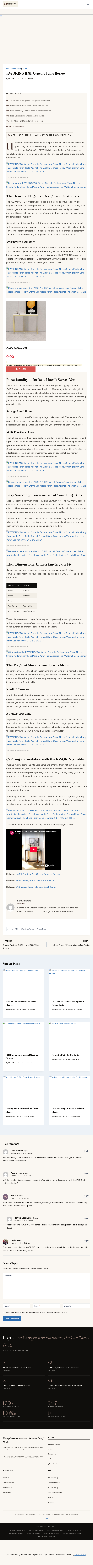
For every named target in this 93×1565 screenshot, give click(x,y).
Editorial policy (8, 1483)
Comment (9, 1275)
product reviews (13, 69)
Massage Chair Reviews (17, 1530)
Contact (51, 1502)
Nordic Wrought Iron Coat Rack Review (35, 880)
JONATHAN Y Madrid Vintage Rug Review (71, 943)
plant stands (53, 1464)
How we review (8, 1488)
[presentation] (23, 982)
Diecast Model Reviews (74, 1530)
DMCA (50, 1498)
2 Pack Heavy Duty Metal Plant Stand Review (65, 1385)
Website (67, 1306)
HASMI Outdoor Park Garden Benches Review (38, 874)
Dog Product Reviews (16, 1533)
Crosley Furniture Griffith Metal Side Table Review (21, 944)
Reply (86, 1151)
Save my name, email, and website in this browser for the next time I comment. (36, 1312)
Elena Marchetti (13, 79)
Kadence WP (80, 1554)
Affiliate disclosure (55, 1493)
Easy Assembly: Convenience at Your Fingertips (30, 111)
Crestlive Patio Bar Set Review (66, 1054)
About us (6, 1478)
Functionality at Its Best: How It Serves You (29, 106)
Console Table (12, 929)
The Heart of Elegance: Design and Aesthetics (30, 100)
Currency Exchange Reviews (72, 1533)
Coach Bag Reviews (33, 1533)
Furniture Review (27, 929)
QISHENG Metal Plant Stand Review (16, 1385)
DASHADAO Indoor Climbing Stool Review (36, 887)
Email (37, 1306)
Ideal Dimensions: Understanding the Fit (27, 116)
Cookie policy (53, 1488)
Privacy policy (53, 1478)
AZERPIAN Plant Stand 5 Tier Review (17, 1368)
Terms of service (54, 1483)
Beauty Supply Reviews (51, 1533)
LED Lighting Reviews (36, 1530)
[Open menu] (88, 4)
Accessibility (7, 1493)
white (24, 69)
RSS (46, 1518)
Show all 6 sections (15, 127)
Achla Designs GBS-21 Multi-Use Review (63, 1368)
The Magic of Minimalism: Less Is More (26, 121)
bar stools (52, 1454)
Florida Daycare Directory (46, 1536)
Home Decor (42, 929)
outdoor (51, 1459)
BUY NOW (20, 369)
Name (7, 1306)
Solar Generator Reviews (54, 1530)
